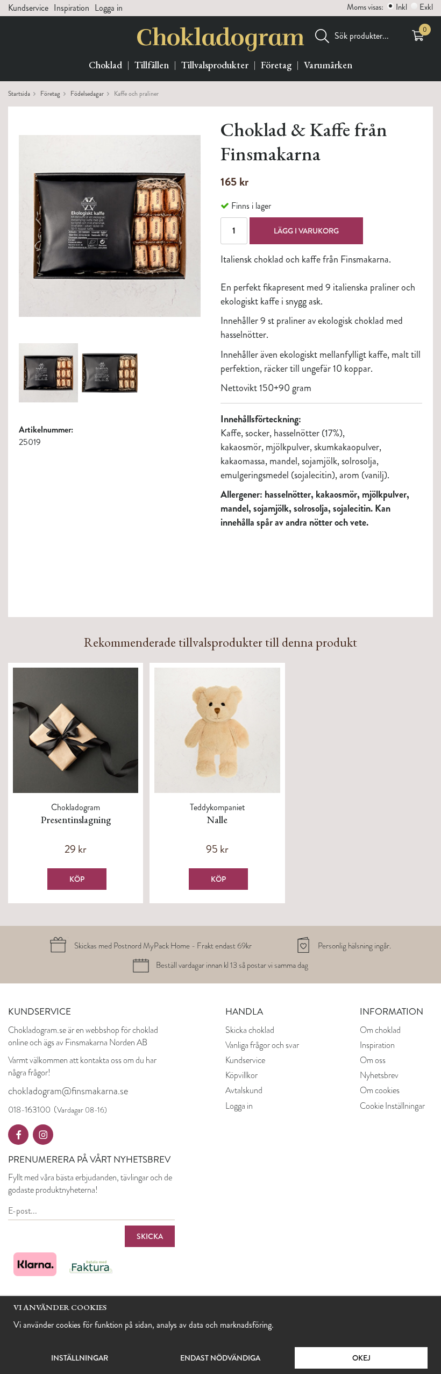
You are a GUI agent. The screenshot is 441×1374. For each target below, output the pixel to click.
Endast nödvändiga (220, 1357)
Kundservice (28, 8)
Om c (369, 1030)
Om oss (373, 1060)
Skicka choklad (249, 1030)
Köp (76, 879)
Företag (276, 65)
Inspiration (71, 8)
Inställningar (79, 1357)
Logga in (109, 8)
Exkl (426, 7)
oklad (392, 1030)
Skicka (150, 1236)
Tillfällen (151, 65)
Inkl (401, 7)
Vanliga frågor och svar (262, 1045)
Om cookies (380, 1090)
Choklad (105, 65)
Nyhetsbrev (379, 1075)
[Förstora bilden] (110, 224)
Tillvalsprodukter (214, 65)
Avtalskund (243, 1090)
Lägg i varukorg (306, 230)
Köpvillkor (241, 1075)
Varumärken (328, 65)
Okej (361, 1357)
